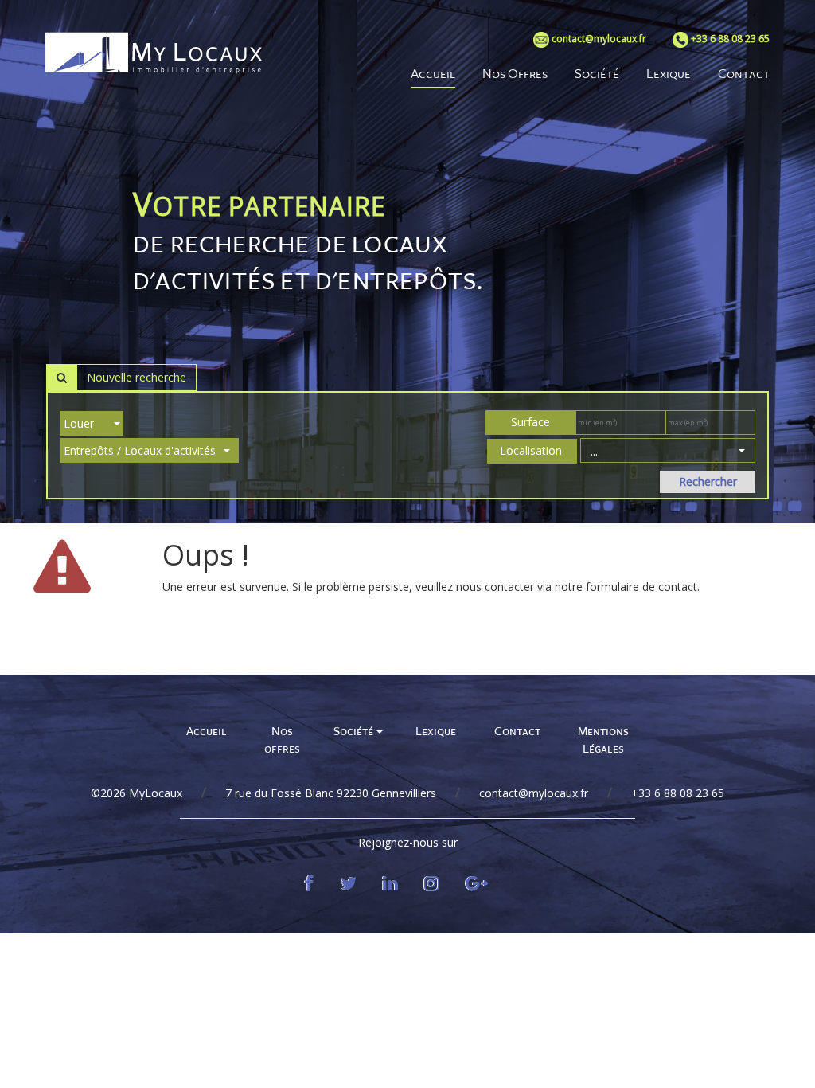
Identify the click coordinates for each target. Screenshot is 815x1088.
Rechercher (708, 481)
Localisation (531, 450)
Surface (529, 421)
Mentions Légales (603, 740)
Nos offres (282, 740)
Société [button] (354, 731)
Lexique (435, 731)
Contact (517, 731)
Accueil (206, 731)
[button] (667, 450)
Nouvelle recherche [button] (136, 377)
